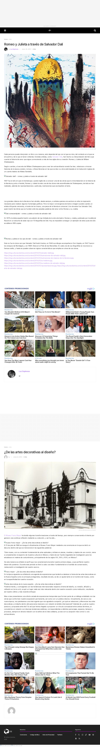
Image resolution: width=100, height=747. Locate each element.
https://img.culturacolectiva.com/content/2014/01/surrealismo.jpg (28, 261)
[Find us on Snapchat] (76, 738)
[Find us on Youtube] (89, 735)
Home (6, 39)
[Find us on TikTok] (86, 735)
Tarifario (59, 734)
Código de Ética (34, 734)
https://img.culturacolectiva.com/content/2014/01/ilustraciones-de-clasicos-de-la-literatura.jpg (39, 258)
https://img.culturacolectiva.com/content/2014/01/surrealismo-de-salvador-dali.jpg (34, 263)
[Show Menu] (5, 30)
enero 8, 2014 (17, 457)
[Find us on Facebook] (75, 735)
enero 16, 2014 (26, 49)
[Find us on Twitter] (79, 735)
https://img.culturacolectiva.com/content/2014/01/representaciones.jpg (30, 266)
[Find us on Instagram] (82, 735)
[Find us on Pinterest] (93, 735)
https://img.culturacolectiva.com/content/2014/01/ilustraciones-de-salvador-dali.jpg (34, 255)
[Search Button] (95, 30)
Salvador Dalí (57, 157)
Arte (10, 39)
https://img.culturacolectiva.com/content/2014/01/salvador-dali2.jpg (29, 253)
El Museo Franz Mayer (12, 535)
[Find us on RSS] (79, 738)
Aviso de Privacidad (48, 734)
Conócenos (23, 734)
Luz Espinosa (14, 49)
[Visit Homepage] (50, 30)
